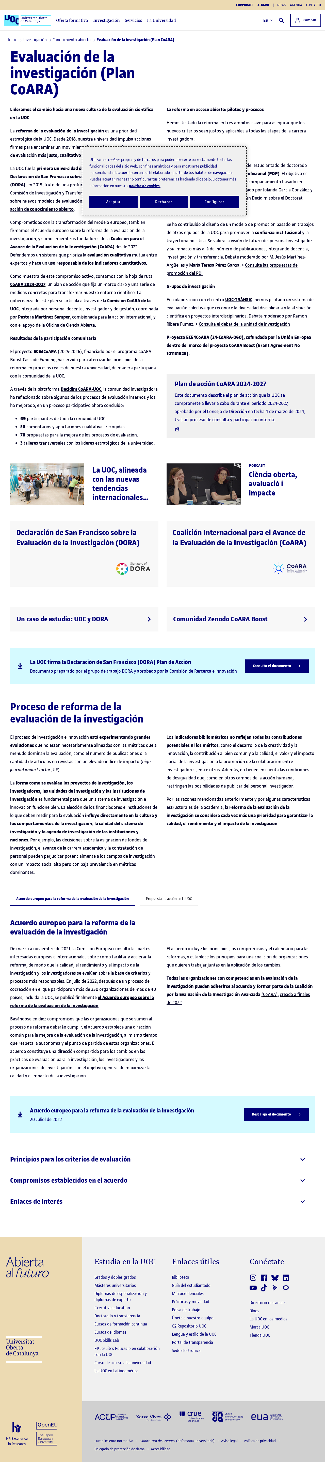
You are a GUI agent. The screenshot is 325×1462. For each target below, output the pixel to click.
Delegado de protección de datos (119, 1449)
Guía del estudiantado (191, 1285)
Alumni (263, 5)
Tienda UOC (260, 1335)
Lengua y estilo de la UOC (194, 1334)
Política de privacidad (260, 1441)
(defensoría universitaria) (178, 1441)
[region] (164, 181)
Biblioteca (180, 1277)
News (281, 5)
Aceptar (113, 201)
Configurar (214, 201)
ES (265, 20)
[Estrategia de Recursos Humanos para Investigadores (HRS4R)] (17, 1434)
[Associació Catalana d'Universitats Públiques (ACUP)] (111, 1417)
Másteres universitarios (115, 1285)
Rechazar (163, 201)
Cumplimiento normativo (114, 1441)
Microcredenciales (188, 1293)
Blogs (254, 1311)
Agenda (296, 5)
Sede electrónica (186, 1350)
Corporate (244, 5)
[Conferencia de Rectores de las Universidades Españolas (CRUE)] (192, 1416)
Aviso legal (229, 1441)
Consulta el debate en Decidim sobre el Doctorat (256, 198)
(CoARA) (269, 994)
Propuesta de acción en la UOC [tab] (169, 898)
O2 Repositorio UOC (189, 1326)
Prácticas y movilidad (190, 1301)
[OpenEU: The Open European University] (46, 1433)
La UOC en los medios (268, 1319)
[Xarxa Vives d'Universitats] (153, 1417)
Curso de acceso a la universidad (122, 1362)
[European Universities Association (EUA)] (267, 1417)
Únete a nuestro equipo (193, 1318)
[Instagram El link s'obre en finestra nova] (253, 1277)
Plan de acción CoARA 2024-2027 (220, 384)
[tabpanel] (162, 1067)
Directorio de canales (268, 1302)
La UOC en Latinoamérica (116, 1371)
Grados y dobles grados (115, 1277)
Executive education (112, 1307)
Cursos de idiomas (110, 1332)
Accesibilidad (160, 1449)
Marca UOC (259, 1327)
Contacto (313, 5)
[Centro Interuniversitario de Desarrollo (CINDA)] (227, 1416)
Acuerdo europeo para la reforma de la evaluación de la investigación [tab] (72, 898)
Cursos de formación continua (120, 1324)
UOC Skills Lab (106, 1340)
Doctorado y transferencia (117, 1316)
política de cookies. (144, 185)
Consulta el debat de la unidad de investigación (244, 324)
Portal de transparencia (192, 1342)
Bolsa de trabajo (186, 1310)
